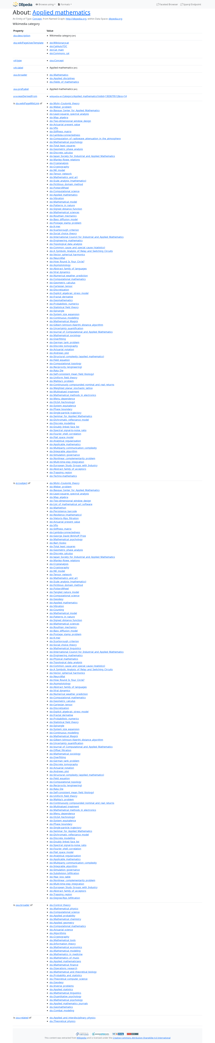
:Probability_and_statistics (66, 975)
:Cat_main (57, 49)
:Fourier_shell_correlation (65, 433)
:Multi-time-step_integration (67, 462)
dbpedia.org (115, 18)
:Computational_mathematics (68, 279)
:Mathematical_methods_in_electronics (73, 395)
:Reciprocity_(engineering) (66, 367)
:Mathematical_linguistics (65, 648)
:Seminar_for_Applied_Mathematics (71, 416)
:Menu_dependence (62, 398)
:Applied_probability (62, 915)
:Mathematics (59, 74)
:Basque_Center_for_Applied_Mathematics (75, 110)
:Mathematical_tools (63, 940)
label (18, 67)
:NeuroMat (57, 258)
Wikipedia (81, 1037)
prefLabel (21, 89)
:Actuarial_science (61, 929)
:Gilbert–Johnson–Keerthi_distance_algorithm (76, 324)
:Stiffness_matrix (60, 131)
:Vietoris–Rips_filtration (64, 518)
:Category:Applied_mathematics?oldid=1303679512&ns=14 (88, 96)
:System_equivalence (63, 405)
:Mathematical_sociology (65, 335)
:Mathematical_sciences (64, 212)
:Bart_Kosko (58, 542)
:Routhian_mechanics (63, 215)
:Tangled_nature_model (64, 592)
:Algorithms (58, 933)
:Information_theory (63, 943)
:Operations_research (63, 968)
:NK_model (57, 170)
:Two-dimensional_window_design (70, 121)
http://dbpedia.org (76, 18)
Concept (37, 18)
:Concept (57, 60)
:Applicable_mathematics (65, 444)
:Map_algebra (59, 117)
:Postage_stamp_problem (65, 223)
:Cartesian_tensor (61, 286)
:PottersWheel (59, 187)
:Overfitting (58, 338)
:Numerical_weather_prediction (69, 275)
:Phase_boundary (61, 409)
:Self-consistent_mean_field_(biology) (72, 374)
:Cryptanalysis (59, 163)
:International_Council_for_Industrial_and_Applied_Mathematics (87, 237)
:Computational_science (64, 191)
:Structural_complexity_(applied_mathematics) (77, 356)
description (21, 35)
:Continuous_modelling (64, 317)
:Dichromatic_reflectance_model (69, 419)
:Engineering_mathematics (66, 240)
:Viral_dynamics (60, 272)
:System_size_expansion (64, 314)
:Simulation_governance (65, 454)
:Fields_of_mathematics (64, 81)
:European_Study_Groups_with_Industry (73, 465)
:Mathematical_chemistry (65, 919)
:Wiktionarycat (59, 42)
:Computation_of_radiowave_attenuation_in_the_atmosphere (85, 138)
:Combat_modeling (62, 1010)
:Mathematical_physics (64, 908)
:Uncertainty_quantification (66, 328)
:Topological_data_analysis (66, 244)
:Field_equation (60, 360)
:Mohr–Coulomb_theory (64, 103)
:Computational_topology (65, 363)
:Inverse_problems (62, 985)
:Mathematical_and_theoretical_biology (73, 971)
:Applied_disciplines (62, 78)
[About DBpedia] (22, 4)
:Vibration (57, 198)
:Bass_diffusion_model (64, 219)
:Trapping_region (61, 472)
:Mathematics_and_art (64, 177)
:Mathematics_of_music (64, 957)
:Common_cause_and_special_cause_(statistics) (77, 247)
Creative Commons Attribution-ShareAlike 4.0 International (142, 1037)
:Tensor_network (61, 173)
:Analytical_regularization (65, 440)
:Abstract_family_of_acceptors (68, 469)
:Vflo (54, 128)
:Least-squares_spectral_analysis (69, 114)
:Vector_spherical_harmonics (67, 254)
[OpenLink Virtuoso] (82, 1033)
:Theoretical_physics (62, 1021)
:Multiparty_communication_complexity (73, 447)
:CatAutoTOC (58, 46)
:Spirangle (57, 310)
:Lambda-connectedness (65, 135)
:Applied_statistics (61, 989)
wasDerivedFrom (25, 96)
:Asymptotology (60, 265)
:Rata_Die (56, 370)
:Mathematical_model (63, 201)
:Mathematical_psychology (66, 142)
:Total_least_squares (62, 145)
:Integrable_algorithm (63, 451)
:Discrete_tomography (64, 346)
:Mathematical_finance (64, 964)
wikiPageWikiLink (27, 103)
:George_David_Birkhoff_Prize (68, 535)
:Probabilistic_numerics (64, 303)
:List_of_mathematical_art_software (71, 504)
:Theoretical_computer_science (68, 978)
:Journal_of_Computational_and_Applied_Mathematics (81, 331)
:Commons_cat (59, 53)
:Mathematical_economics (66, 947)
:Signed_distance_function (66, 208)
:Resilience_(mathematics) (66, 514)
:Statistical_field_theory (64, 307)
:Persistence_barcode (63, 511)
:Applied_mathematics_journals (69, 1003)
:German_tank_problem (64, 342)
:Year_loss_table (60, 876)
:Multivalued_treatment (64, 391)
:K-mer (55, 226)
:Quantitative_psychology (65, 996)
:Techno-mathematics (63, 476)
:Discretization (59, 289)
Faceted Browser (168, 4)
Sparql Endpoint (192, 4)
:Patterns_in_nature (62, 205)
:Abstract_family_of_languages (68, 268)
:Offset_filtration (60, 750)
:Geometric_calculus (62, 282)
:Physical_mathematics (64, 658)
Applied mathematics (61, 12)
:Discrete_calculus (61, 152)
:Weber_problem (61, 107)
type (17, 60)
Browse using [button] (46, 4)
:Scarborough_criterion (64, 230)
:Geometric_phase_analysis (66, 149)
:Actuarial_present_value (65, 124)
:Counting (57, 609)
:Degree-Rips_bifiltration (65, 897)
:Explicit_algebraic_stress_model (69, 293)
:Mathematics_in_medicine (66, 954)
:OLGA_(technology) (62, 402)
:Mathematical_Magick (64, 321)
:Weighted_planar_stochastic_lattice (71, 388)
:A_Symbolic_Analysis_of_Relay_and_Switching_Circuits (81, 251)
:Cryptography (59, 166)
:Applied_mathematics (64, 194)
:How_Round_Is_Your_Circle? (67, 261)
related (22, 1017)
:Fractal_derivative (61, 296)
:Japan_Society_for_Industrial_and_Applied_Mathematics (82, 156)
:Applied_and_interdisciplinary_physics (73, 1017)
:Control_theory (60, 905)
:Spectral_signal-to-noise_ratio (68, 430)
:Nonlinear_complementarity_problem (72, 458)
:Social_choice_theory (63, 233)
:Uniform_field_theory (63, 377)
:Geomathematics (61, 300)
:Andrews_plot (59, 353)
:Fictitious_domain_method (66, 184)
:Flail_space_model (61, 437)
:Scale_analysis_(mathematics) (68, 180)
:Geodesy (56, 599)
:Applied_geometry (62, 922)
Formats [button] (65, 4)
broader (20, 74)
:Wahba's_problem (62, 381)
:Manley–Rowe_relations (65, 159)
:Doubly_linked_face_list (64, 426)
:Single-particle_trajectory (65, 412)
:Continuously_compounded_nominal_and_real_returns (82, 384)
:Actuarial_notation (62, 349)
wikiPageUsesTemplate (28, 42)
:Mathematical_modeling (65, 950)
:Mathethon (58, 507)
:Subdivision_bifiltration (64, 873)
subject (21, 483)
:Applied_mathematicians (65, 961)
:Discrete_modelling (62, 423)
